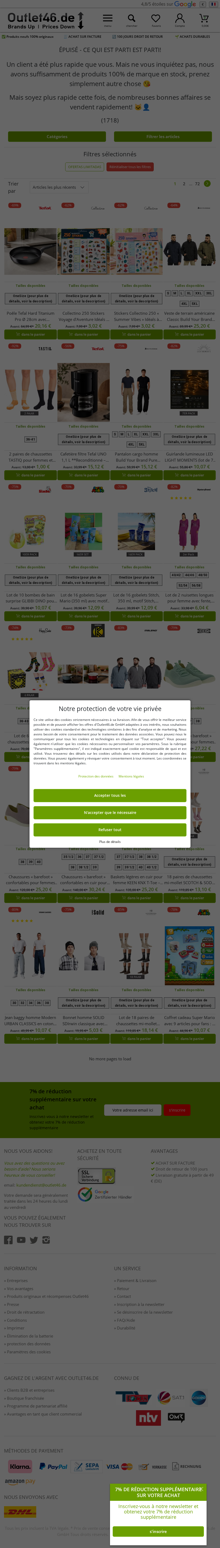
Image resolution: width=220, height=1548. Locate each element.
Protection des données (96, 776)
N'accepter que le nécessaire (110, 812)
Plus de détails (110, 842)
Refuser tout (110, 829)
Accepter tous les (110, 795)
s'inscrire (158, 1531)
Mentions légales (131, 776)
